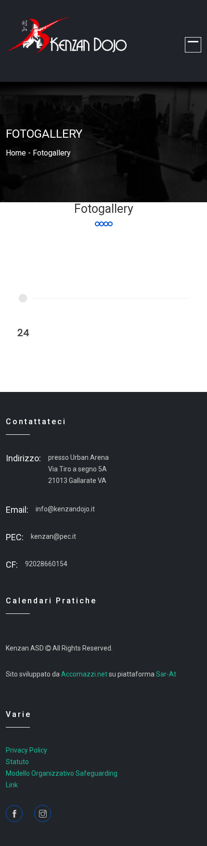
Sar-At (166, 674)
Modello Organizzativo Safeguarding (61, 773)
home (16, 152)
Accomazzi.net (84, 674)
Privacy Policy (26, 750)
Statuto (17, 762)
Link (12, 785)
